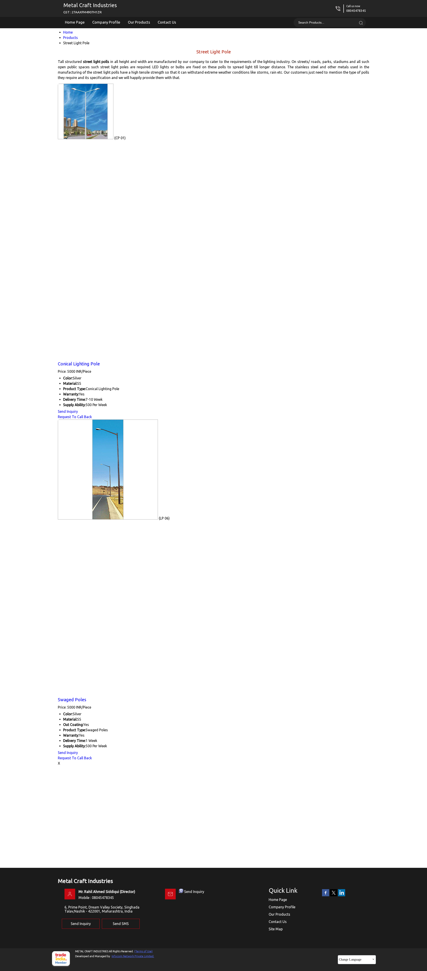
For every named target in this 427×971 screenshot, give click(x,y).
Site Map (276, 929)
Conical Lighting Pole (79, 363)
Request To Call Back (75, 417)
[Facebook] (326, 895)
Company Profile (106, 22)
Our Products (139, 22)
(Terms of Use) (143, 951)
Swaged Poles (72, 699)
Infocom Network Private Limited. (133, 956)
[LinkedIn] (342, 895)
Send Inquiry (68, 411)
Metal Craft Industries (90, 8)
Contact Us (167, 22)
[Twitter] (334, 895)
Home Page (75, 22)
